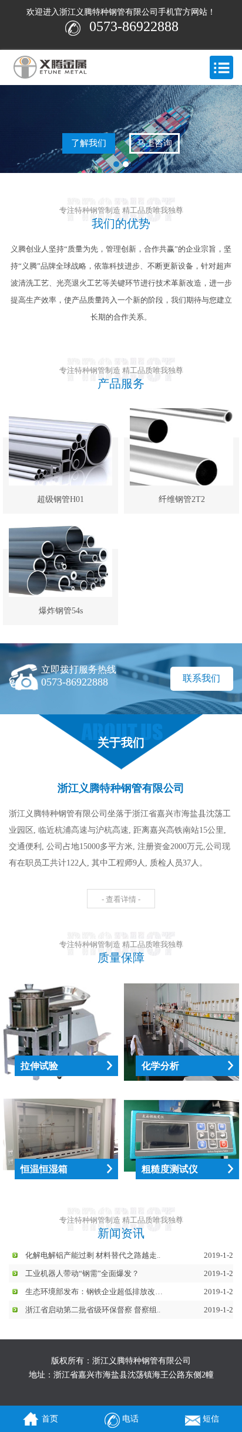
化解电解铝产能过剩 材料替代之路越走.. (92, 1255)
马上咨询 (154, 143)
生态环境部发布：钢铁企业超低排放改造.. (95, 1291)
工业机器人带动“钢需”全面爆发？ (82, 1273)
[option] (121, 129)
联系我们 (201, 678)
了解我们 (88, 143)
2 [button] (126, 164)
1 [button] (116, 164)
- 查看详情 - (121, 899)
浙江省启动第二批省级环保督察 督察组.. (92, 1309)
